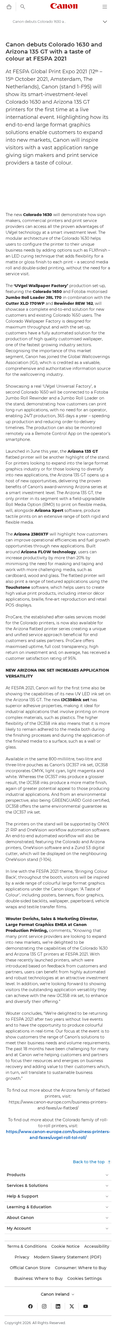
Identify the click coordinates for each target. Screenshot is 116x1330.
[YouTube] (85, 1306)
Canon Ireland (56, 1294)
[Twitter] (72, 1306)
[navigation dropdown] (104, 6)
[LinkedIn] (58, 1306)
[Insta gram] (44, 1306)
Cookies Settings (84, 1278)
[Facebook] (30, 1306)
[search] (22, 6)
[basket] (9, 6)
